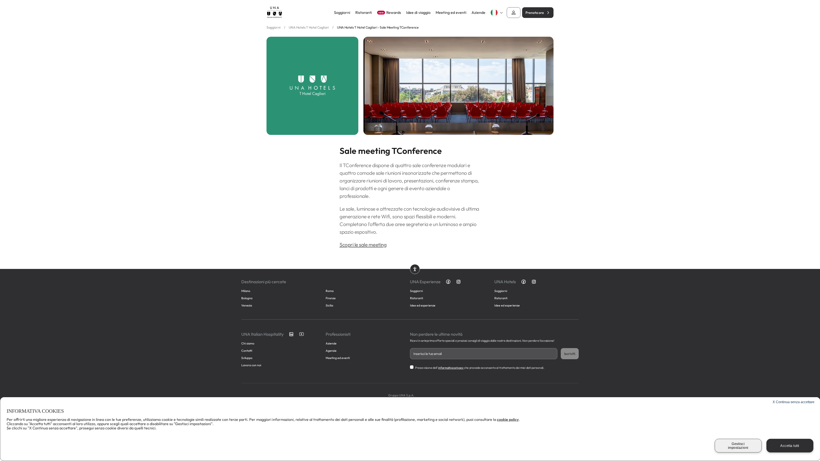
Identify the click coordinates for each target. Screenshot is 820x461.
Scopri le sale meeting (363, 244)
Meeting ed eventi (451, 13)
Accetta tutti (789, 446)
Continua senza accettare (793, 402)
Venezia (246, 305)
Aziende (478, 13)
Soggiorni (342, 13)
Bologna (246, 298)
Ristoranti (363, 13)
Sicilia (329, 305)
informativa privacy (451, 368)
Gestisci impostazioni (738, 445)
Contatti (246, 351)
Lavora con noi (251, 365)
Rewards (389, 13)
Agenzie (331, 351)
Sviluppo (246, 358)
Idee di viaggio (418, 13)
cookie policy (508, 419)
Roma (330, 291)
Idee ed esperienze (422, 305)
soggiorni (273, 27)
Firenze (331, 298)
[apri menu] (513, 12)
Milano (245, 291)
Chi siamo (247, 343)
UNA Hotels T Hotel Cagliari (309, 27)
